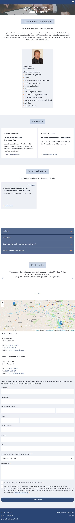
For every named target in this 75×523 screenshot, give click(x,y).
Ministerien (7, 238)
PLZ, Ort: (4, 416)
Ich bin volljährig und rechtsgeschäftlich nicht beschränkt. (23, 482)
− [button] (2, 305)
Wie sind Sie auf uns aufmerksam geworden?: (16, 454)
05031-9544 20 (10, 371)
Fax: (2, 445)
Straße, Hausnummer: (8, 406)
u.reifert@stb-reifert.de (15, 350)
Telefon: (3, 435)
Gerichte (6, 231)
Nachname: (5, 397)
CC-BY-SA (62, 330)
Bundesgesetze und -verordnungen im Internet (19, 244)
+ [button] (2, 302)
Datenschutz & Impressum (65, 512)
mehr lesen (9, 206)
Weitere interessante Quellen (13, 250)
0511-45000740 (10, 348)
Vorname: (4, 388)
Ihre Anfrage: (6, 464)
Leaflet (37, 330)
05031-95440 (12, 368)
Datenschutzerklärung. (21, 493)
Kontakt (71, 516)
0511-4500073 (13, 345)
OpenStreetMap (49, 330)
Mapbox (73, 330)
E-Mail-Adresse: (6, 426)
